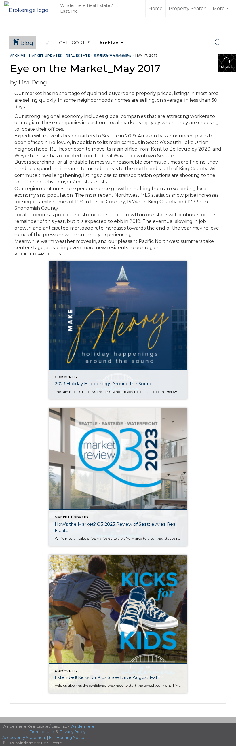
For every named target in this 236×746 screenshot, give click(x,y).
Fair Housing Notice (67, 737)
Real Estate (78, 56)
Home (156, 8)
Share (227, 67)
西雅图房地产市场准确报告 (113, 56)
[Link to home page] (29, 8)
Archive (17, 56)
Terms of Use (42, 731)
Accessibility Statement (24, 737)
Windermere (82, 726)
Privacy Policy (72, 731)
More (221, 11)
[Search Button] (218, 42)
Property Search (188, 8)
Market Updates (45, 56)
